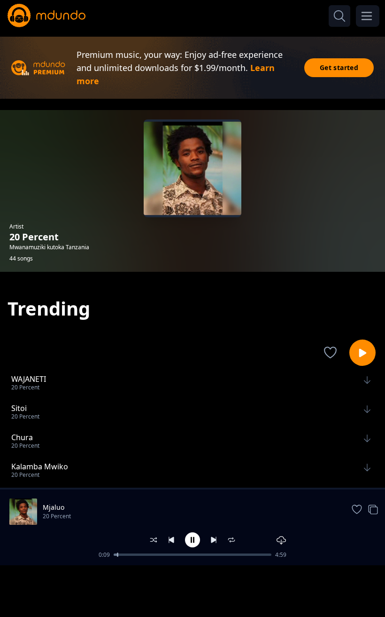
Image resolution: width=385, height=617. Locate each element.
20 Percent (57, 516)
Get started (339, 67)
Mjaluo (53, 507)
